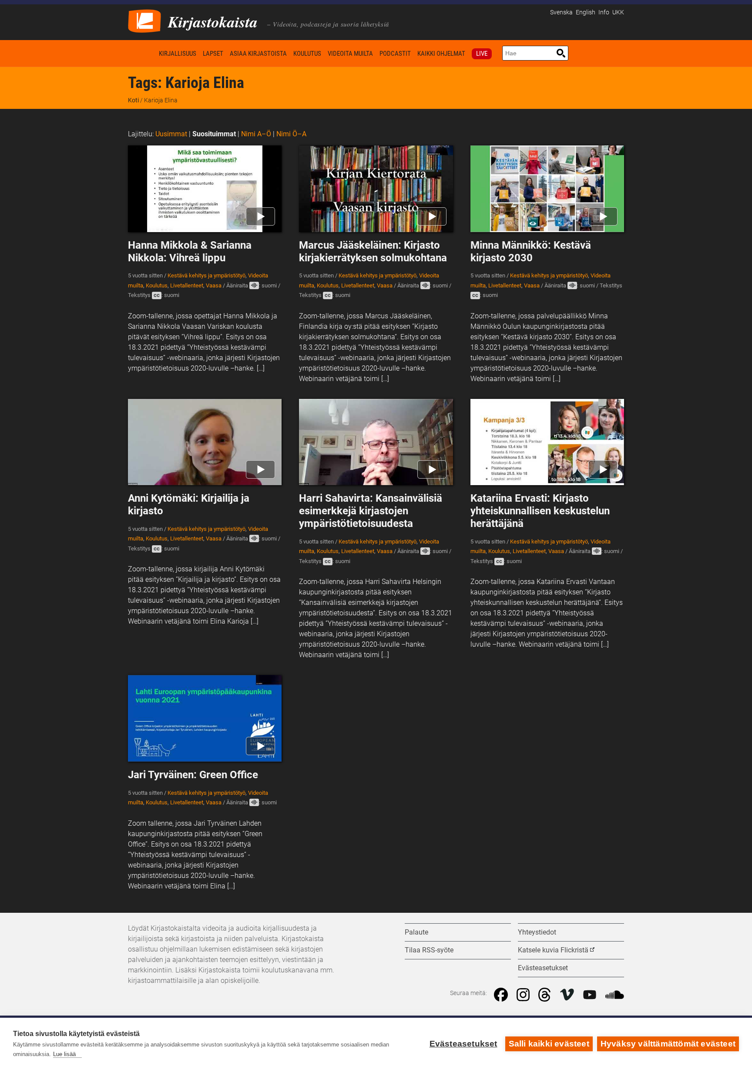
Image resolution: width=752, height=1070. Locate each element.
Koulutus (307, 53)
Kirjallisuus (177, 53)
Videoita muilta (350, 53)
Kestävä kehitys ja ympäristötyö (206, 275)
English (585, 12)
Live (481, 53)
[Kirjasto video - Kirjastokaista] (144, 20)
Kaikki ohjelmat (441, 53)
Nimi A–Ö (256, 134)
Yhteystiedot (537, 932)
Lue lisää (64, 1054)
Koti (142, 53)
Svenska (561, 12)
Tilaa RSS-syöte (429, 950)
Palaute (416, 932)
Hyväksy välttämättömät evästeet (668, 1043)
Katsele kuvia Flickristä (553, 950)
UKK (618, 12)
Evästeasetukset (463, 1043)
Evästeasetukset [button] (543, 968)
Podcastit (395, 53)
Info (603, 12)
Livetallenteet (186, 285)
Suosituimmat (214, 134)
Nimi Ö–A (291, 134)
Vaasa (214, 285)
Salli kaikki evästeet (549, 1043)
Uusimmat (171, 134)
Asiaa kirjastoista (258, 53)
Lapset (213, 53)
